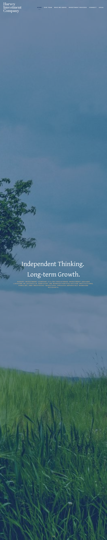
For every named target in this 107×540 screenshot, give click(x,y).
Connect (93, 7)
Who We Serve (60, 7)
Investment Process (78, 7)
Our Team (48, 7)
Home (39, 7)
